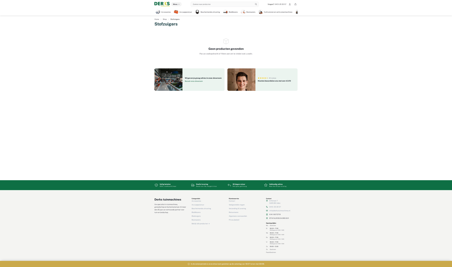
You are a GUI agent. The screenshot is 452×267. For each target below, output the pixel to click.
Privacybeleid (234, 220)
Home (156, 19)
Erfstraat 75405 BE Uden (274, 202)
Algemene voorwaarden (238, 216)
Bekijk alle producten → (201, 224)
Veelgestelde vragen (237, 205)
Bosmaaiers (196, 220)
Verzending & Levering (237, 208)
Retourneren (233, 212)
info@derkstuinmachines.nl (279, 211)
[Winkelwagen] (295, 4)
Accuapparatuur (198, 205)
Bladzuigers (196, 216)
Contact (232, 201)
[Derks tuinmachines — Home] (162, 4)
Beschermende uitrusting (201, 208)
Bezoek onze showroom (194, 81)
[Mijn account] (290, 4)
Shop (165, 19)
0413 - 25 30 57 (277, 4)
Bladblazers (196, 212)
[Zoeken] (256, 4)
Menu (175, 4)
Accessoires (196, 201)
